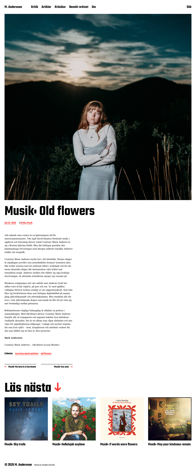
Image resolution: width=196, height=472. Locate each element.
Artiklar (46, 7)
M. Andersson (13, 7)
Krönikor (60, 7)
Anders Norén (48, 465)
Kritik (34, 7)
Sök (189, 7)
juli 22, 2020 (10, 223)
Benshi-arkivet (78, 7)
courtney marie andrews (26, 353)
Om (94, 7)
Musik (29, 223)
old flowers (46, 353)
